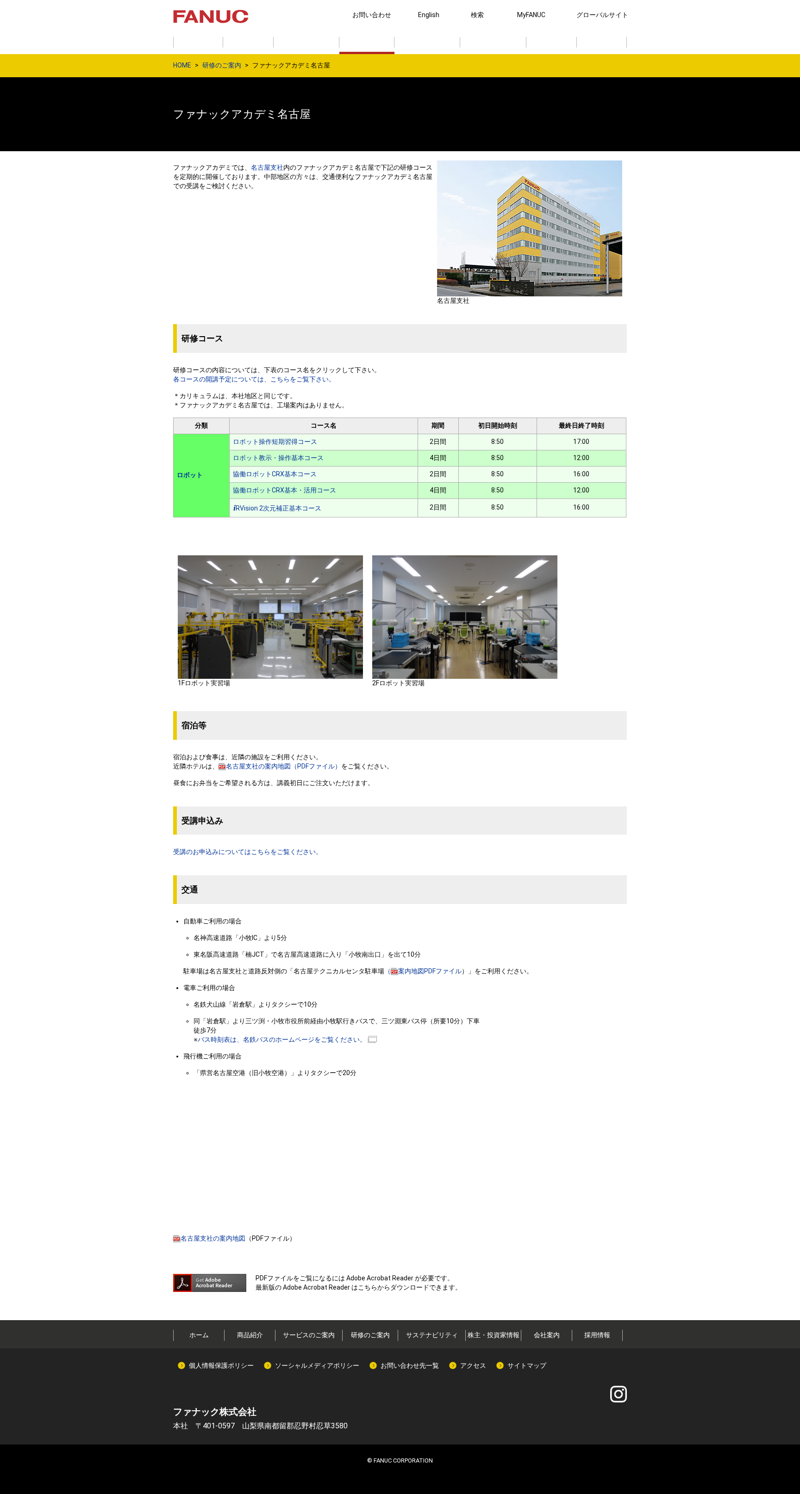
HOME (182, 65)
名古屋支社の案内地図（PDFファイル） (283, 766)
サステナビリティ (432, 1335)
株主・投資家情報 (493, 1335)
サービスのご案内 (309, 1335)
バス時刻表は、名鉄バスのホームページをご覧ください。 (282, 1039)
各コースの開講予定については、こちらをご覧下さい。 (254, 379)
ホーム (199, 1335)
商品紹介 (250, 1335)
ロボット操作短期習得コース (275, 441)
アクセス (473, 1365)
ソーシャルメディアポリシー (317, 1365)
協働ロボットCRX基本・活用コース (284, 490)
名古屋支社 (267, 167)
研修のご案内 (221, 65)
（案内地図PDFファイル (423, 971)
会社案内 (547, 1335)
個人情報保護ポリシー (221, 1365)
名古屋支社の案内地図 (213, 1238)
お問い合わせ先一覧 (410, 1365)
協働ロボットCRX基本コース (275, 474)
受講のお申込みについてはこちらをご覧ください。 (247, 851)
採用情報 (597, 1335)
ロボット (190, 475)
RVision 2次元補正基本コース (277, 508)
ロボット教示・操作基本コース (278, 457)
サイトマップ (526, 1365)
